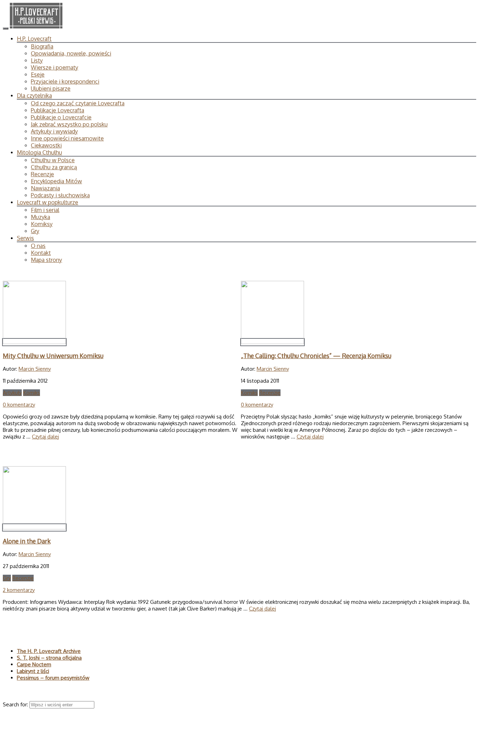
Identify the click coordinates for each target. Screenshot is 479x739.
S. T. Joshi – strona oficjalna (49, 657)
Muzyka (40, 216)
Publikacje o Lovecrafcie (61, 117)
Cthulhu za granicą (54, 167)
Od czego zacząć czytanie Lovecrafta (77, 103)
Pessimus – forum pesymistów (53, 677)
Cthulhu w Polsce (53, 160)
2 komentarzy (19, 590)
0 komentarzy (19, 404)
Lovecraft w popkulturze (47, 202)
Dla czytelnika (34, 95)
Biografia (42, 46)
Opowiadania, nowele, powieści (71, 53)
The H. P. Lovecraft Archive (49, 651)
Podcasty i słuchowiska (60, 195)
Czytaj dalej (45, 436)
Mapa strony (46, 259)
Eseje (38, 74)
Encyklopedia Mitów (56, 181)
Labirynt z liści (33, 671)
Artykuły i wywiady (54, 131)
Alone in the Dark (26, 541)
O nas (38, 245)
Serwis (25, 238)
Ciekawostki (46, 145)
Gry (35, 231)
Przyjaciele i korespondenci (65, 81)
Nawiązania (45, 188)
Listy (37, 60)
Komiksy (42, 223)
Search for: (16, 704)
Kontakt (41, 252)
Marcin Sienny (35, 368)
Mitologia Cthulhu (39, 152)
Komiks (31, 392)
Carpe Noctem (34, 664)
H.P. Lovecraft (34, 38)
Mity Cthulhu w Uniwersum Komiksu (53, 355)
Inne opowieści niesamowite (67, 138)
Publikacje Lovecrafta (57, 110)
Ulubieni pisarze (50, 88)
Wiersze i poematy (54, 67)
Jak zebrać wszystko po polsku (69, 124)
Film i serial (45, 209)
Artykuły (12, 392)
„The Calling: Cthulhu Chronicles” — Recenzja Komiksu (316, 355)
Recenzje (42, 174)
